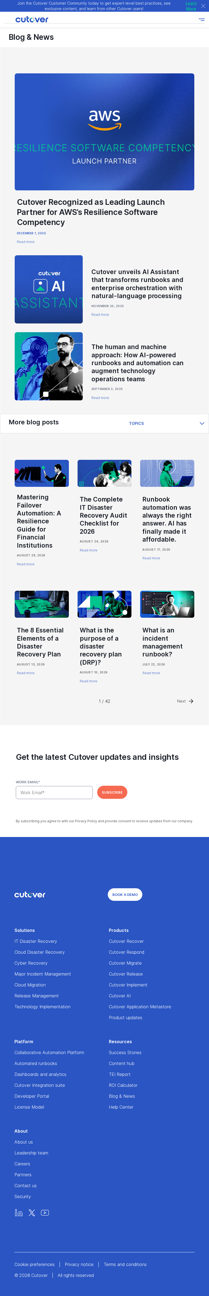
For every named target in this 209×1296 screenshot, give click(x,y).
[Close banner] (203, 6)
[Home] (26, 19)
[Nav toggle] (201, 20)
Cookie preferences (34, 1264)
